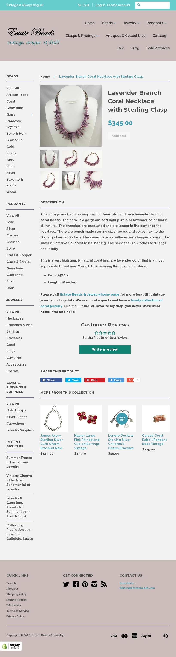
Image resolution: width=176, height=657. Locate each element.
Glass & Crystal (18, 262)
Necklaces (14, 318)
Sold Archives (158, 48)
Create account (118, 5)
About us (12, 588)
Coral (10, 101)
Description (52, 202)
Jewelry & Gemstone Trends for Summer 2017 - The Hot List (18, 507)
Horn (10, 288)
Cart (85, 5)
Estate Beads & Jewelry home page (89, 294)
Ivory (10, 160)
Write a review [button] (105, 349)
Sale (120, 48)
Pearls (11, 153)
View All (12, 88)
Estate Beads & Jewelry (47, 635)
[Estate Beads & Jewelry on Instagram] (94, 585)
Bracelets (14, 338)
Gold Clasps (16, 410)
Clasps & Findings (81, 36)
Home (90, 23)
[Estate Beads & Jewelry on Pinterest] (85, 585)
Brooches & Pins (19, 325)
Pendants (155, 23)
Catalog (159, 36)
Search (11, 583)
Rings (10, 351)
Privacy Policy (15, 616)
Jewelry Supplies (20, 430)
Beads (108, 23)
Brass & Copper (19, 255)
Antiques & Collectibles (125, 36)
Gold (10, 147)
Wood (11, 192)
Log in (100, 5)
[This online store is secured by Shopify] (11, 650)
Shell (10, 166)
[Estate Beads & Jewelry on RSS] (104, 585)
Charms (12, 235)
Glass (10, 114)
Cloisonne (14, 140)
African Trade (17, 95)
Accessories (16, 364)
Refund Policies (16, 599)
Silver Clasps (16, 417)
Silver (10, 173)
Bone (10, 248)
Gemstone (14, 108)
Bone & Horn (16, 133)
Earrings (13, 331)
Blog (135, 48)
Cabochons (15, 423)
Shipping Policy (16, 594)
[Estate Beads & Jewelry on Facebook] (75, 585)
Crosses (13, 242)
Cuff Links (14, 358)
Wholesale (13, 605)
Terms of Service (17, 610)
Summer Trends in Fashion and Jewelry (19, 462)
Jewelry (130, 23)
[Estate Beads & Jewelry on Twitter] (66, 585)
